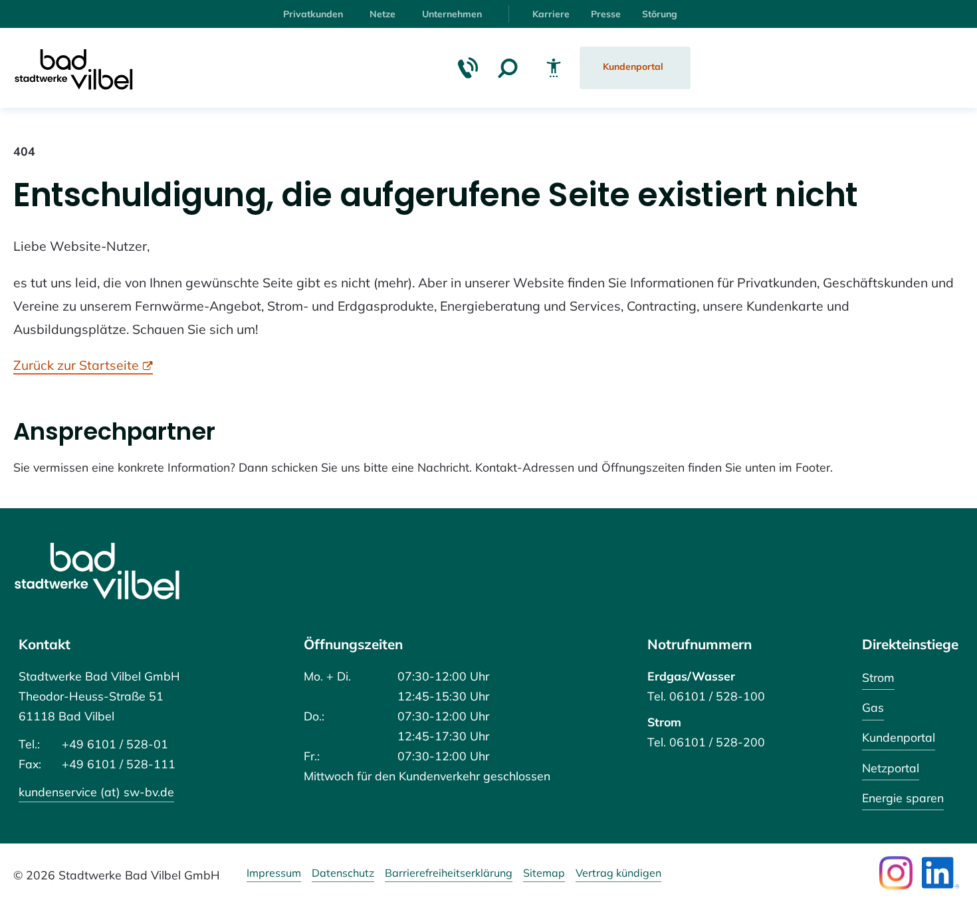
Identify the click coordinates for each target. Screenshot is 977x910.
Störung (659, 14)
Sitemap (544, 873)
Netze (382, 14)
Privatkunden (313, 14)
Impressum (274, 873)
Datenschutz (343, 873)
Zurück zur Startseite (76, 365)
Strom (878, 677)
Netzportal (890, 767)
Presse (606, 14)
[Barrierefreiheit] (553, 68)
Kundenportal (898, 737)
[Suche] (508, 67)
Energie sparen (903, 797)
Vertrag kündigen (618, 873)
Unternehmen (452, 14)
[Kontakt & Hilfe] (468, 67)
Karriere (551, 14)
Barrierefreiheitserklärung (448, 873)
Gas (873, 707)
